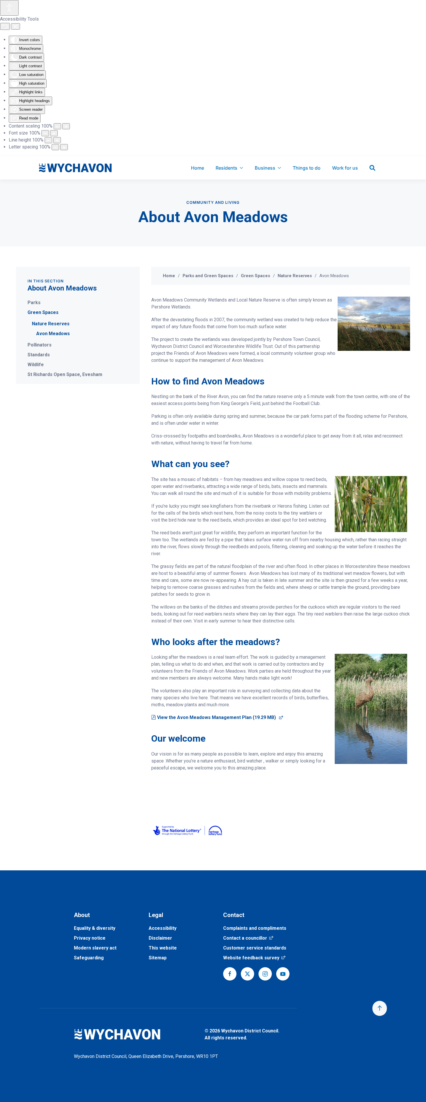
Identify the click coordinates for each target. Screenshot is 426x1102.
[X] (247, 974)
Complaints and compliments (254, 928)
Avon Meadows (53, 333)
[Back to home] (75, 167)
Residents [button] (226, 168)
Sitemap (158, 958)
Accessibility (162, 928)
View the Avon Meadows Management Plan (220, 717)
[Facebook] (229, 974)
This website (163, 948)
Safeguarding (89, 958)
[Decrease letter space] (55, 147)
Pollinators (40, 345)
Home (197, 168)
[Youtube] (283, 974)
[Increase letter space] (64, 147)
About (82, 915)
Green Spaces (43, 312)
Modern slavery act (95, 948)
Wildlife (36, 364)
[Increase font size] (54, 133)
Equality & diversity (94, 928)
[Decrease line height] (48, 140)
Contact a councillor (248, 938)
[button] (379, 1008)
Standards (39, 354)
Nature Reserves (51, 323)
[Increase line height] (57, 140)
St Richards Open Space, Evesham (65, 374)
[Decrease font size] (45, 133)
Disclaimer (160, 938)
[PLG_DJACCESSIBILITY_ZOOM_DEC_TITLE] (57, 126)
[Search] (372, 167)
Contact (233, 915)
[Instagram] (265, 974)
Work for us (345, 168)
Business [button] (265, 168)
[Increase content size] (66, 126)
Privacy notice (89, 938)
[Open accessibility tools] (9, 8)
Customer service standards (254, 948)
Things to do (307, 168)
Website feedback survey (254, 958)
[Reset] (5, 26)
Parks (34, 302)
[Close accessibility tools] (15, 26)
